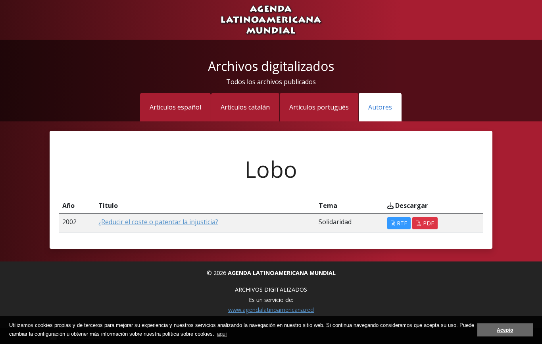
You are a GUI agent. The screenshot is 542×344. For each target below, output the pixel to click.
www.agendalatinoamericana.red (271, 309)
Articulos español (175, 107)
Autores (380, 107)
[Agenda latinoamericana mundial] (270, 19)
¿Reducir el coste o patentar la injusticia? (158, 221)
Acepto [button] (505, 329)
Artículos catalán (245, 107)
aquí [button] (222, 334)
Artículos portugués (319, 107)
